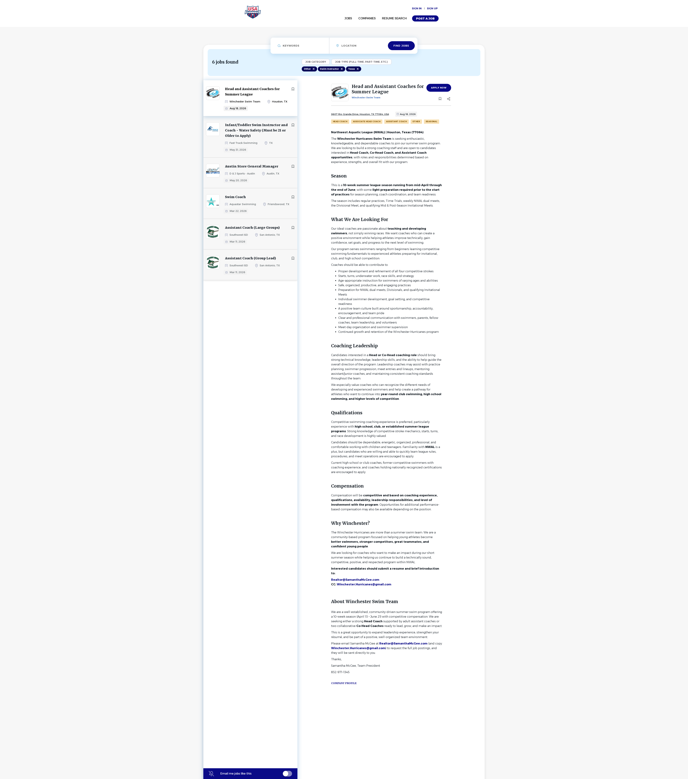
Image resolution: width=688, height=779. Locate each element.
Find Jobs (401, 45)
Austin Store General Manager (251, 166)
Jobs (348, 18)
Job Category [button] (315, 61)
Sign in (417, 8)
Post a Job (425, 18)
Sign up (432, 8)
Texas (351, 69)
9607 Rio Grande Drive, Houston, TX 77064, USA (360, 114)
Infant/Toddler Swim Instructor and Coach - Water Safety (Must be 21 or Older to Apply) (256, 130)
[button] (448, 99)
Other (307, 69)
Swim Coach (235, 197)
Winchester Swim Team (366, 97)
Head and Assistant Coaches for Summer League (252, 91)
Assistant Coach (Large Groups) (252, 228)
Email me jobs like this (236, 773)
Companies (367, 18)
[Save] (293, 89)
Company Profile (344, 683)
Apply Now (438, 87)
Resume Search (394, 18)
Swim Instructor (329, 69)
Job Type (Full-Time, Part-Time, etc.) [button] (361, 61)
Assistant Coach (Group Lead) (250, 258)
